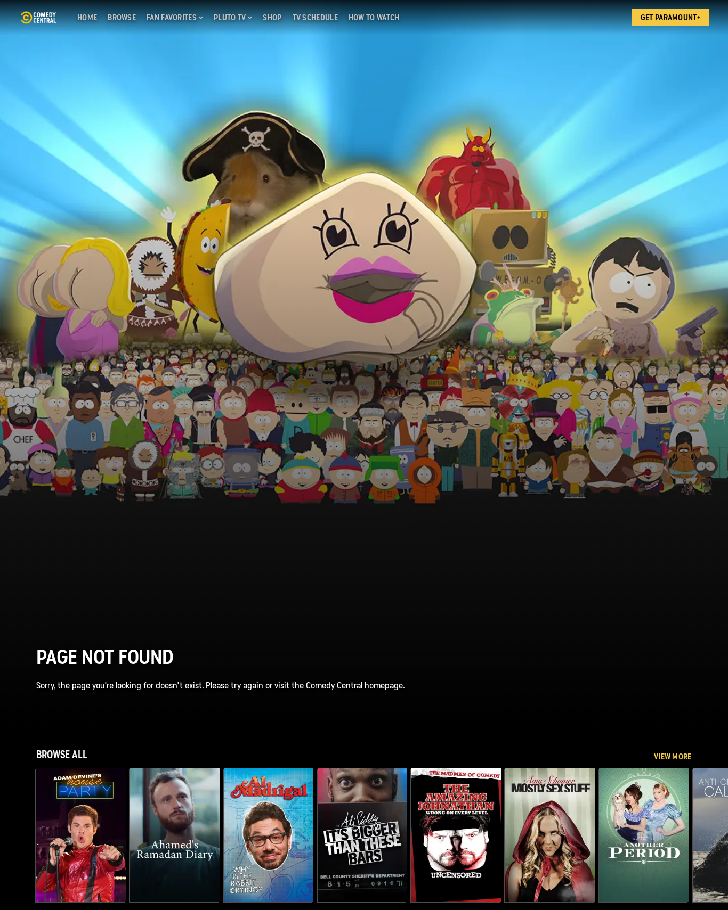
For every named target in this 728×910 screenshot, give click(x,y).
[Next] (712, 835)
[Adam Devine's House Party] (81, 835)
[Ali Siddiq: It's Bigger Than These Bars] (362, 835)
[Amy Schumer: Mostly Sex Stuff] (550, 835)
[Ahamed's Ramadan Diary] (175, 835)
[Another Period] (644, 835)
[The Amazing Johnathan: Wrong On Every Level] (456, 835)
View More (673, 756)
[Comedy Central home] (38, 17)
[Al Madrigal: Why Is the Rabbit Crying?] (268, 835)
